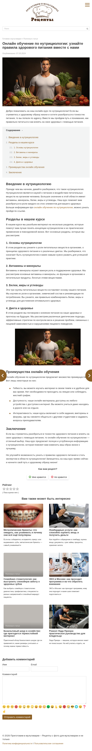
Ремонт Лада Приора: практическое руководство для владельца (67, 633)
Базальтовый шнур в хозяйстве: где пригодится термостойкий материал (22, 633)
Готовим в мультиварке (12, 39)
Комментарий (9, 674)
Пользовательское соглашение (48, 743)
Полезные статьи (30, 39)
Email (34, 664)
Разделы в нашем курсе (21, 142)
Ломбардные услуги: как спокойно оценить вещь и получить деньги (64, 532)
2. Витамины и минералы (26, 152)
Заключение (15, 172)
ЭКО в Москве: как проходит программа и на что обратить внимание (66, 581)
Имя (4, 664)
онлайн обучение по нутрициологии (53, 207)
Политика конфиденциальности (17, 743)
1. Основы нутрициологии (26, 147)
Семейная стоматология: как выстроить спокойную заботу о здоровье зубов (22, 581)
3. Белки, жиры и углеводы (26, 157)
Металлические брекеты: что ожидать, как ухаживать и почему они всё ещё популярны (23, 532)
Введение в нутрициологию (23, 137)
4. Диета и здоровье (23, 162)
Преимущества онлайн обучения (26, 167)
